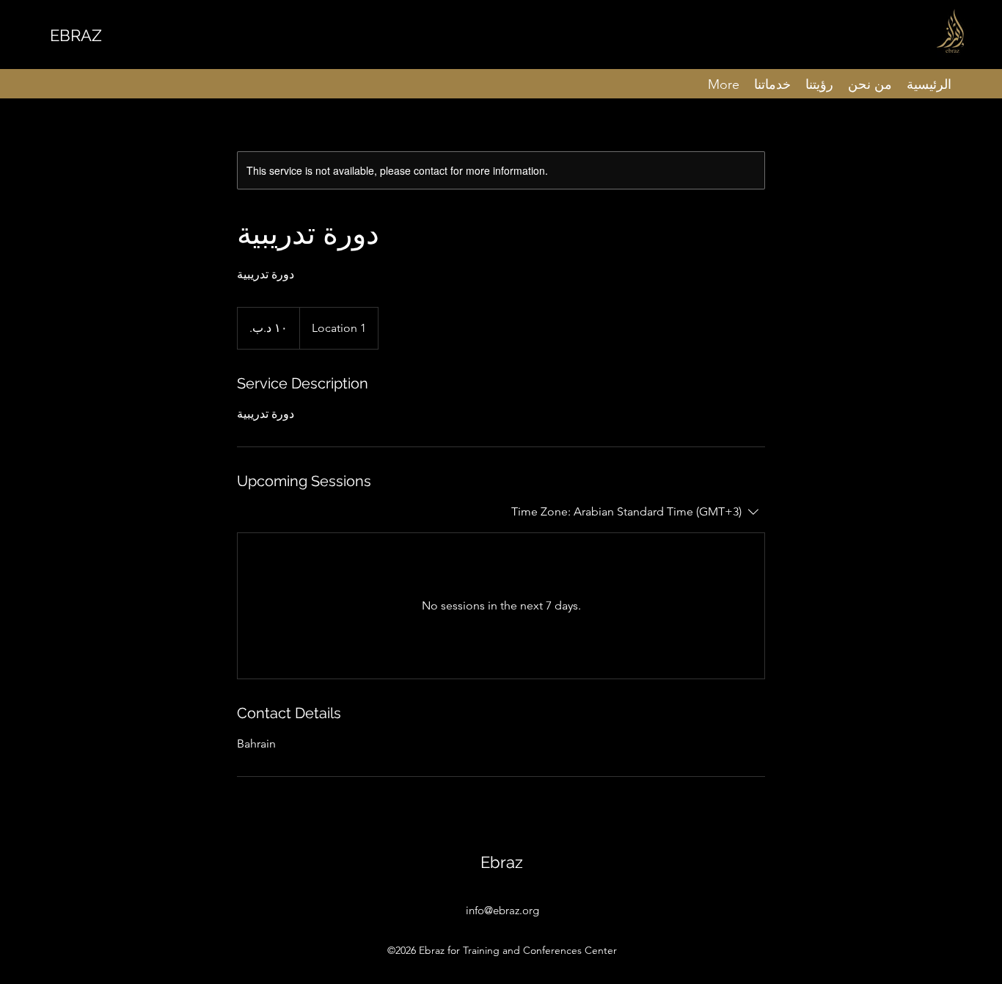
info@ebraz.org (502, 910)
